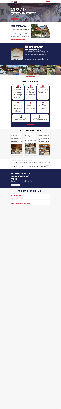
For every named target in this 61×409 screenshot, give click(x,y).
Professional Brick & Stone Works (15, 32)
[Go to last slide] (0, 70)
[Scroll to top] (59, 406)
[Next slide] (60, 70)
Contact (48, 1)
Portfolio (44, 1)
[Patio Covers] (16, 144)
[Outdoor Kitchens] (30, 144)
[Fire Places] (44, 144)
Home (29, 1)
